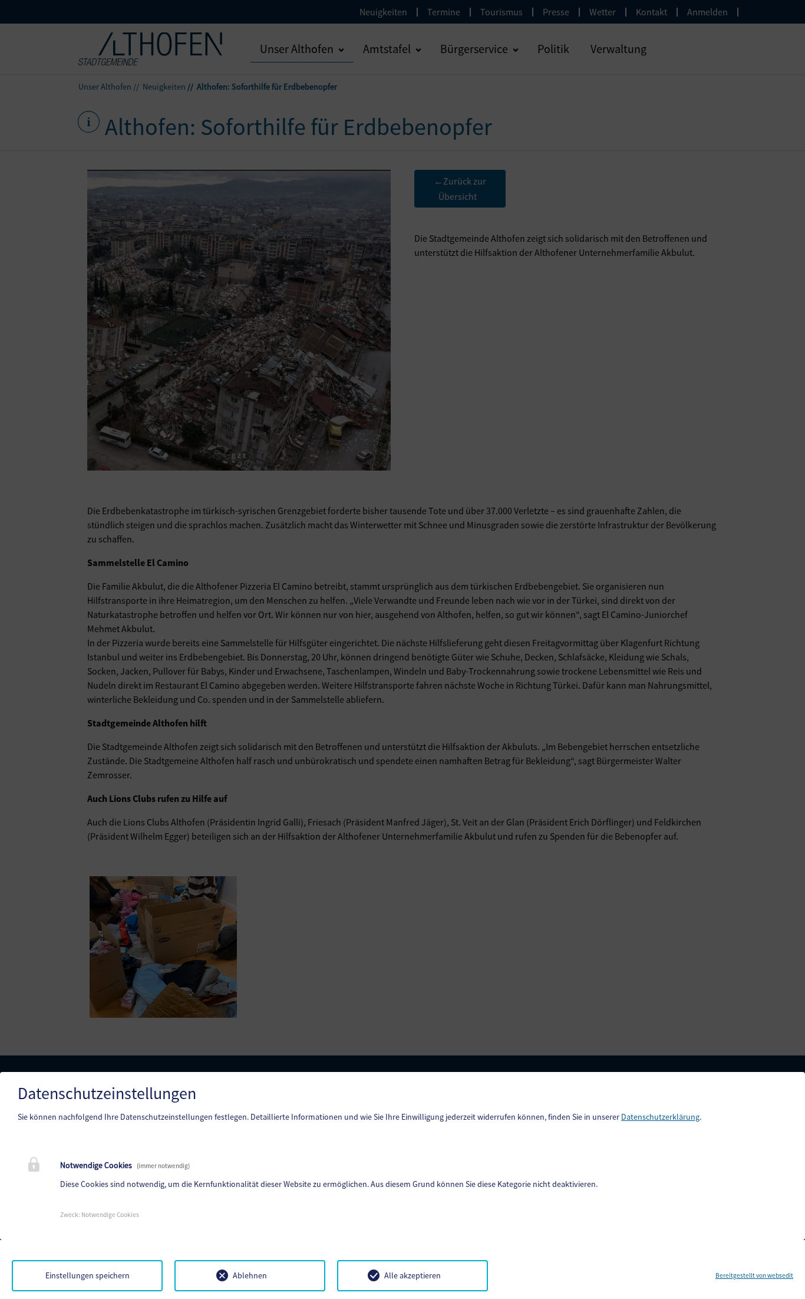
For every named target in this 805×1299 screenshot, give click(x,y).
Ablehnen (250, 1275)
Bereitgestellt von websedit (754, 1275)
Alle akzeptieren (412, 1275)
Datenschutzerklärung (660, 1116)
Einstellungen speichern (87, 1275)
